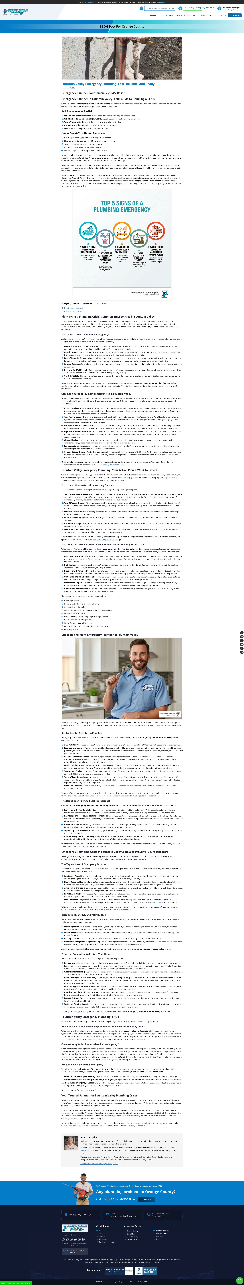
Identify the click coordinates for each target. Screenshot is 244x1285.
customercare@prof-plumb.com (124, 1216)
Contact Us (146, 1199)
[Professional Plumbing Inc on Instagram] (67, 1239)
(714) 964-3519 (207, 7)
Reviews (102, 1236)
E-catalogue (161, 2)
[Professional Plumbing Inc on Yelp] (71, 1239)
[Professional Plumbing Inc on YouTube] (75, 1239)
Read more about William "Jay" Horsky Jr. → (99, 1163)
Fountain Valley (132, 1237)
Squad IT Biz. (144, 1282)
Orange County (90, 2)
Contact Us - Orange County (72, 1235)
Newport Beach (161, 1233)
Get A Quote (157, 902)
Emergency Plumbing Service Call (102, 539)
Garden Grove (132, 1240)
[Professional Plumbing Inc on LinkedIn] (83, 1239)
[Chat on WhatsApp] (239, 1280)
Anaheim (159, 1236)
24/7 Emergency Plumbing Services (192, 10)
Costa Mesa (131, 1234)
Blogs (101, 1233)
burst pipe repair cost (73, 308)
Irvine (158, 1239)
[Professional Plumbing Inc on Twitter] (79, 1239)
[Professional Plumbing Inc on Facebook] (63, 1239)
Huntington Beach (162, 1230)
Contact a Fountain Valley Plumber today (144, 1123)
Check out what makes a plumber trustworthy (110, 796)
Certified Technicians (106, 1242)
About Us (102, 1230)
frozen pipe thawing (73, 311)
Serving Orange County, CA (231, 10)
